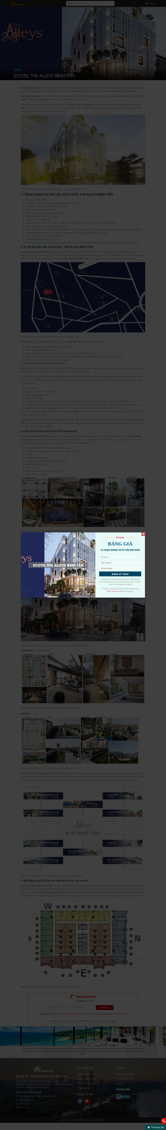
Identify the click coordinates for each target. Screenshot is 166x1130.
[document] (83, 565)
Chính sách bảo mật (114, 591)
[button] (143, 534)
